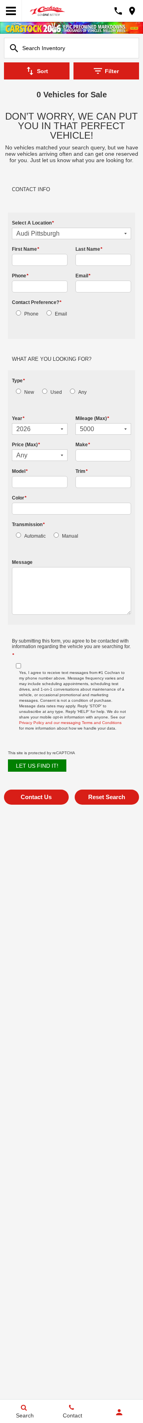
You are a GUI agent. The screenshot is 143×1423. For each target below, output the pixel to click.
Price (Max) (26, 444)
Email (83, 276)
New (29, 392)
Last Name (88, 249)
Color (19, 498)
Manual (70, 536)
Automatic (35, 536)
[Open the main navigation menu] (11, 11)
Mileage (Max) (92, 418)
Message (22, 562)
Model (20, 471)
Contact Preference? (37, 302)
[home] (47, 10)
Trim (81, 471)
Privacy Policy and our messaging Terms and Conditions (70, 722)
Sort (42, 71)
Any (82, 392)
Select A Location (33, 223)
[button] (36, 797)
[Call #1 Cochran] (118, 11)
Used (56, 392)
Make (82, 444)
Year (18, 418)
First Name (25, 249)
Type (18, 380)
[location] (132, 11)
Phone (20, 276)
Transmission (28, 524)
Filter (112, 71)
